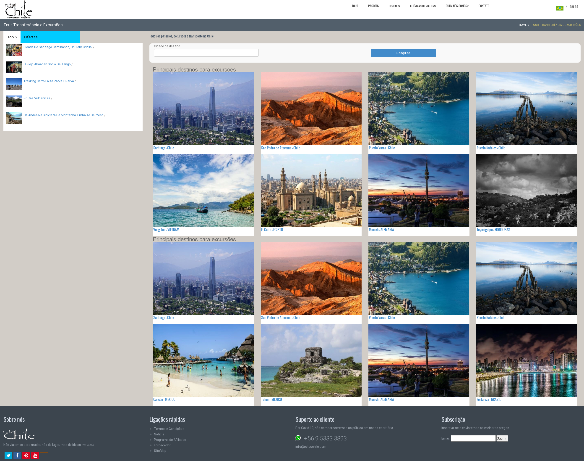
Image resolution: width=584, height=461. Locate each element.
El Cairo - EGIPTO (272, 229)
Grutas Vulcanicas (37, 98)
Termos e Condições (169, 429)
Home (523, 24)
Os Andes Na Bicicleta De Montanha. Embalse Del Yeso (63, 115)
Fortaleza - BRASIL (489, 399)
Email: (446, 438)
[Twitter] (8, 456)
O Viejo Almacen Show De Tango (47, 64)
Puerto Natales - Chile (491, 147)
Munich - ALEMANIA (381, 229)
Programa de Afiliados (170, 440)
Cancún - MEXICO (164, 399)
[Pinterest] (26, 456)
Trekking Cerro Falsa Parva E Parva (49, 81)
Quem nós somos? (457, 5)
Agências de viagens (423, 6)
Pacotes (373, 5)
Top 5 (12, 37)
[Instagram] (44, 456)
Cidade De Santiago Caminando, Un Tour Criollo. (57, 47)
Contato (484, 5)
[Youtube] (35, 456)
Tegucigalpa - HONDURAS (493, 229)
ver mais (88, 445)
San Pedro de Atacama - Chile (280, 147)
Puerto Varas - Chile (382, 147)
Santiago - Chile (163, 147)
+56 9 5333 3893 (325, 438)
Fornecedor (162, 445)
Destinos (394, 6)
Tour (355, 5)
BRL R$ (574, 6)
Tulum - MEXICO (271, 399)
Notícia (159, 434)
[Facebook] (17, 456)
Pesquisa (403, 53)
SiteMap (160, 451)
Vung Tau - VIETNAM (166, 229)
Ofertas (31, 37)
